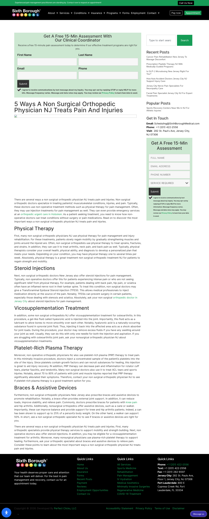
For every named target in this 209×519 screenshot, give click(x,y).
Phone (82, 68)
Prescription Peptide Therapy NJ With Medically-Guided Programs (164, 65)
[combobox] (161, 40)
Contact (151, 13)
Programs (112, 13)
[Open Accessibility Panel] (6, 512)
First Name (24, 54)
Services (64, 13)
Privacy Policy (108, 93)
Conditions (80, 13)
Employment (138, 13)
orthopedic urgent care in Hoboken (41, 214)
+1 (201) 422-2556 (178, 464)
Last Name (85, 54)
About (51, 13)
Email (20, 68)
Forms (125, 13)
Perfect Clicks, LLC (65, 508)
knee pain (131, 402)
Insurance (96, 13)
